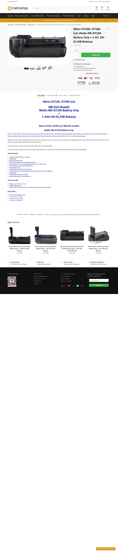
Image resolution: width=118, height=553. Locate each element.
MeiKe (87, 214)
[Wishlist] (28, 229)
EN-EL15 (72, 214)
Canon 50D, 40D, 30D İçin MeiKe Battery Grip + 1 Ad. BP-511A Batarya (45, 249)
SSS (102, 9)
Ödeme (108, 9)
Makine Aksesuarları (20, 24)
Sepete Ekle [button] (19, 256)
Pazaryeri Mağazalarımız (41, 276)
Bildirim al (98, 256)
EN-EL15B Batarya (80, 214)
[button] (106, 15)
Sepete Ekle (96, 55)
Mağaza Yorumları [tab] (75, 95)
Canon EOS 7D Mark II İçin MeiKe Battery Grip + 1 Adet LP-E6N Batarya (19, 249)
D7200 (67, 214)
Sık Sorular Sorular (39, 278)
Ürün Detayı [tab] (41, 95)
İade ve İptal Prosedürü (68, 274)
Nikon (98, 214)
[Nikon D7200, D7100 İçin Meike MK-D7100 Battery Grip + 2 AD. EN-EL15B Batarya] (72, 235)
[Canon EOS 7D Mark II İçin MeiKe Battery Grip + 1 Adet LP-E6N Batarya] (19, 235)
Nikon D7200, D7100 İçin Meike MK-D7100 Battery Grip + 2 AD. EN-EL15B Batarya (72, 249)
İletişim (36, 283)
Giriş (96, 9)
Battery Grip (31, 24)
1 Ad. (52, 214)
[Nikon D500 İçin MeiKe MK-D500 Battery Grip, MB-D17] (109, 29)
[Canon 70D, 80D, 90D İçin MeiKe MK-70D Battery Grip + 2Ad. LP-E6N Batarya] (108, 29)
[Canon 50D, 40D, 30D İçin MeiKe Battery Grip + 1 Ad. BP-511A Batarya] (46, 235)
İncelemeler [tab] (51, 95)
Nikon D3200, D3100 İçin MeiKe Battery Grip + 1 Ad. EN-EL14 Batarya (98, 249)
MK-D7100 (93, 214)
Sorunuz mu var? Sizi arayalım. (106, 549)
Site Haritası (37, 281)
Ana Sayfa (10, 24)
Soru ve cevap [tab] (62, 95)
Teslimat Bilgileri (66, 276)
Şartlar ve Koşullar (66, 281)
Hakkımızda (37, 274)
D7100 (63, 214)
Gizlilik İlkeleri (65, 278)
